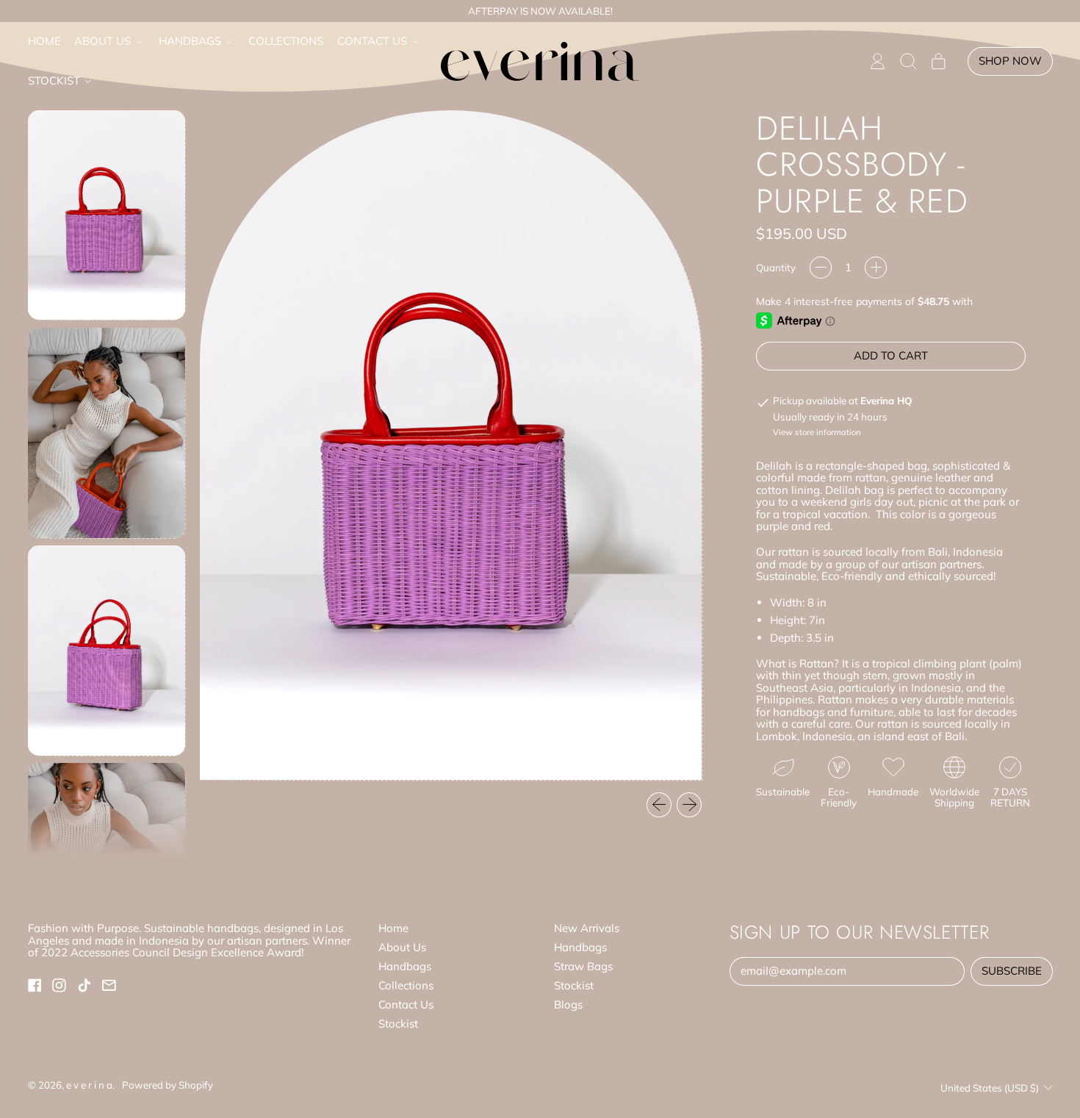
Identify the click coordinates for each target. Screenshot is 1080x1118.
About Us (402, 947)
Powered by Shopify (167, 1085)
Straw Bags (583, 966)
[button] (908, 62)
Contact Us (405, 1004)
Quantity (776, 267)
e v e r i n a (89, 1085)
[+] (876, 268)
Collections (285, 41)
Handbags (404, 966)
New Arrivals (586, 928)
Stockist (398, 1024)
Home (44, 41)
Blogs (568, 1004)
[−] (821, 268)
